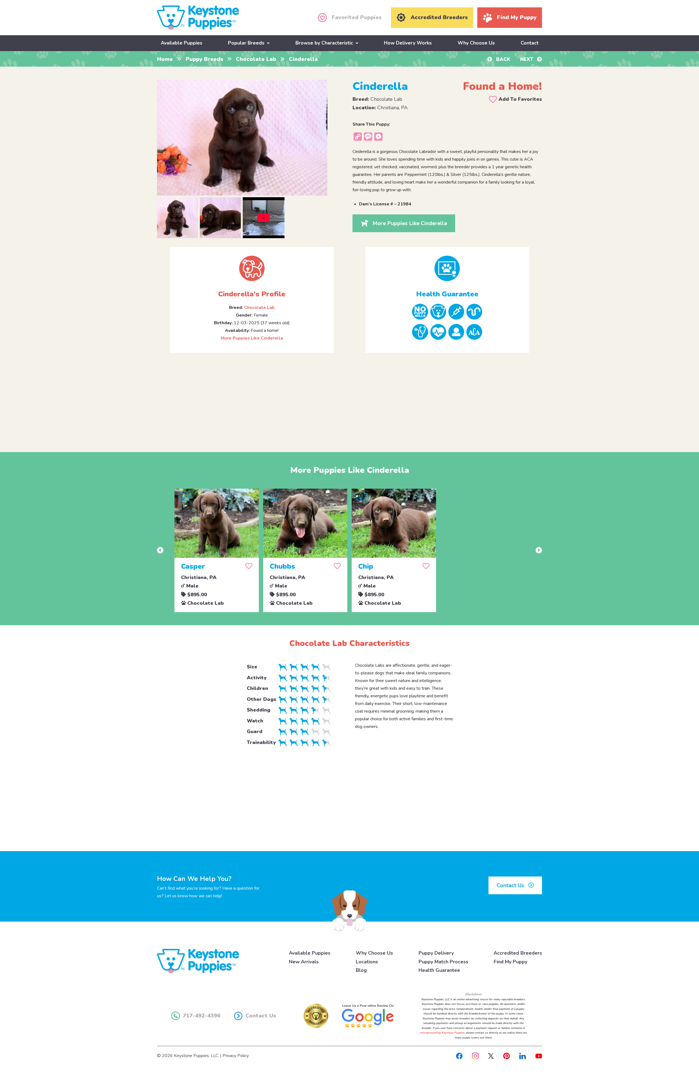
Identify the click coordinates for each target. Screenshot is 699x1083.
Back (502, 59)
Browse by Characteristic (324, 43)
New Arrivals (304, 961)
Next (527, 59)
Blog (361, 970)
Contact (529, 43)
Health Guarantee (439, 970)
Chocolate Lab (256, 59)
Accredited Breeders (518, 953)
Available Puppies (181, 43)
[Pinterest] (506, 1056)
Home (165, 59)
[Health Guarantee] (447, 268)
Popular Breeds (246, 43)
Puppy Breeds (204, 59)
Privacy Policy (236, 1056)
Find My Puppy (510, 961)
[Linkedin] (522, 1056)
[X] (491, 1056)
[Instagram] (475, 1056)
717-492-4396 (201, 1015)
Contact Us (511, 885)
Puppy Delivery (436, 953)
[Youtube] (538, 1056)
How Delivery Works (408, 43)
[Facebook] (459, 1056)
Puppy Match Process (443, 961)
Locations (367, 961)
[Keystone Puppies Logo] (198, 961)
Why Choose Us (476, 43)
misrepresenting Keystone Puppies (442, 1033)
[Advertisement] (349, 398)
